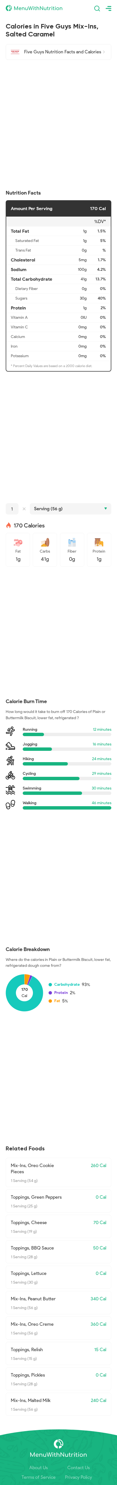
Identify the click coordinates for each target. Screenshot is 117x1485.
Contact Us (78, 1467)
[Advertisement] (58, 125)
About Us (38, 1467)
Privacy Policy (78, 1477)
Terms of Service (39, 1477)
